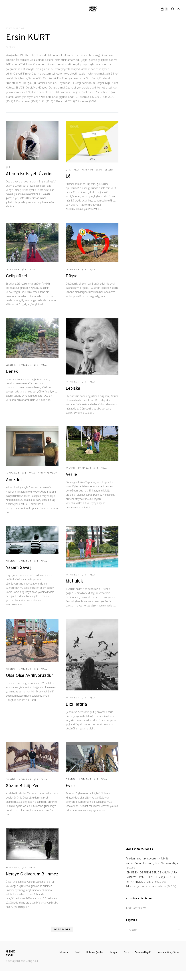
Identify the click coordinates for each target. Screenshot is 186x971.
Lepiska (73, 388)
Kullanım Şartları (95, 952)
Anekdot (14, 480)
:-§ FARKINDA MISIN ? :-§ (141, 882)
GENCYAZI (93, 9)
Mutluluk (74, 581)
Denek (12, 372)
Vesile (71, 475)
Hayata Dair (12, 269)
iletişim (114, 952)
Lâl (69, 176)
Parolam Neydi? (143, 952)
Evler (70, 786)
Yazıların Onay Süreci (169, 952)
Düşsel (72, 276)
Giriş (126, 952)
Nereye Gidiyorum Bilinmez (32, 874)
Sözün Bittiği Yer (22, 786)
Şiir (8, 167)
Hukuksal (63, 952)
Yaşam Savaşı (19, 568)
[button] (178, 9)
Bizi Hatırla (76, 704)
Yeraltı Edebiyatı (105, 169)
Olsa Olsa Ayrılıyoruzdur (29, 675)
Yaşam (76, 169)
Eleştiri (10, 365)
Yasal (77, 952)
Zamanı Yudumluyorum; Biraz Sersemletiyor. (152, 863)
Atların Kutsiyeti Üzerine (30, 174)
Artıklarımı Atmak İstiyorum (142, 858)
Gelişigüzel (16, 276)
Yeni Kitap (88, 169)
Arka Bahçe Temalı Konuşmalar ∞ (146, 886)
